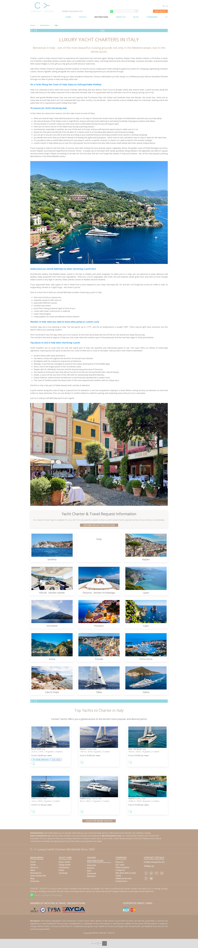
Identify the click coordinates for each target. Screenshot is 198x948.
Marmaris (91, 876)
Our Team (120, 864)
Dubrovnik (91, 873)
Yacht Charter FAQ (38, 875)
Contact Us (120, 870)
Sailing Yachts (64, 864)
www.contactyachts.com (40, 835)
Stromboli (52, 625)
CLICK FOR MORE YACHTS (99, 820)
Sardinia (52, 559)
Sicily (99, 539)
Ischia (52, 659)
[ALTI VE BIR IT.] (99, 943)
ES (167, 6)
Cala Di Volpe (52, 692)
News (32, 870)
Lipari (146, 592)
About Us (120, 17)
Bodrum (90, 868)
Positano (99, 625)
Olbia (99, 692)
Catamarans (64, 867)
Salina (146, 692)
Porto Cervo (146, 659)
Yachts (82, 17)
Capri (146, 625)
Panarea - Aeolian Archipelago (99, 592)
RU (164, 6)
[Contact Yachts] (42, 7)
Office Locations (122, 867)
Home (68, 17)
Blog (136, 17)
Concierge (63, 873)
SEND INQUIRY (160, 11)
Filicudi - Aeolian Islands (52, 592)
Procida (99, 659)
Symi (89, 870)
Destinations (101, 17)
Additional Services (124, 878)
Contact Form (121, 881)
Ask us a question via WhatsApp (48, 895)
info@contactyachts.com (72, 11)
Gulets (61, 870)
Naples (146, 559)
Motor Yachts (64, 862)
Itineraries (152, 17)
